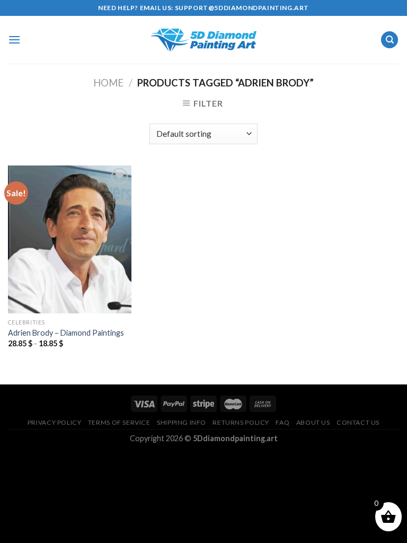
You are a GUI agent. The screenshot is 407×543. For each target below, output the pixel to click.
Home (108, 83)
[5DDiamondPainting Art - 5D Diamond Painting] (203, 40)
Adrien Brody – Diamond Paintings (66, 332)
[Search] (389, 40)
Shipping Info (181, 422)
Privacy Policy (55, 422)
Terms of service (119, 422)
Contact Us (358, 422)
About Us (313, 422)
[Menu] (14, 39)
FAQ (282, 422)
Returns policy (241, 422)
